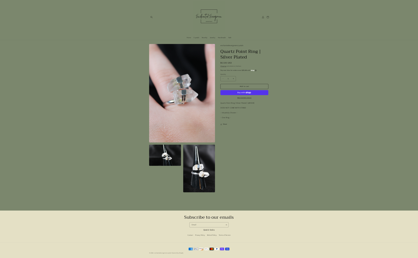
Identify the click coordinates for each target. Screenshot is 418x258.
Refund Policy (212, 235)
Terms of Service (225, 235)
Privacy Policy (200, 235)
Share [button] (225, 124)
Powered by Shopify (178, 253)
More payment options (244, 97)
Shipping (223, 66)
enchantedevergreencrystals (162, 253)
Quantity (223, 74)
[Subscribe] (226, 224)
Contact (190, 235)
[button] (151, 17)
